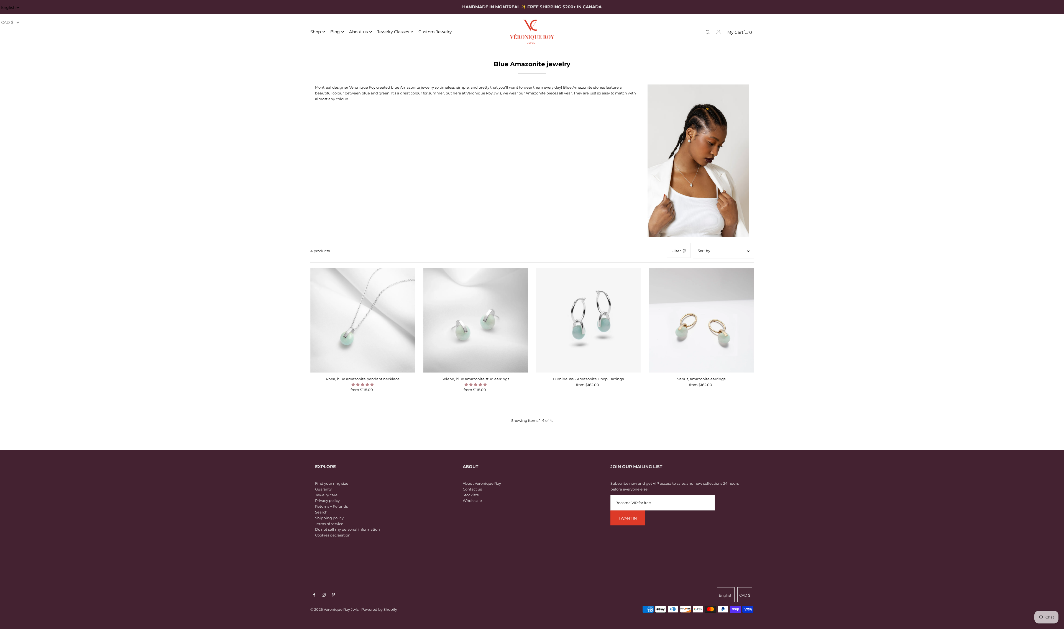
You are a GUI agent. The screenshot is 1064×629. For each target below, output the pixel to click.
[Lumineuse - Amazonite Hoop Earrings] (588, 320)
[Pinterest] (333, 595)
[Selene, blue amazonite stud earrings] (475, 320)
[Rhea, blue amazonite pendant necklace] (362, 320)
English (726, 595)
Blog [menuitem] (335, 31)
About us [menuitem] (358, 31)
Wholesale (472, 500)
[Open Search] (707, 31)
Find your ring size (331, 483)
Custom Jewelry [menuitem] (435, 31)
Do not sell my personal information (347, 529)
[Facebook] (314, 595)
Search (321, 512)
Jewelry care (326, 495)
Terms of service (329, 524)
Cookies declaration (333, 535)
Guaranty (323, 489)
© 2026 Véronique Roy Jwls (334, 609)
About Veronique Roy (482, 483)
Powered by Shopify (379, 609)
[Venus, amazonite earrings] (701, 320)
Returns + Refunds (331, 506)
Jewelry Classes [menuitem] (393, 31)
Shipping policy (329, 518)
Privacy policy (327, 500)
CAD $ (744, 595)
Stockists (471, 495)
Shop (315, 31)
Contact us (472, 489)
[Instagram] (324, 595)
